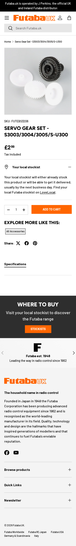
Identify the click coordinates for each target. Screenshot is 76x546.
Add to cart (52, 209)
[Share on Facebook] (26, 243)
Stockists (38, 329)
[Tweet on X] (18, 243)
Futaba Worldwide (14, 531)
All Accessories (15, 231)
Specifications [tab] (15, 264)
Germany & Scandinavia (17, 535)
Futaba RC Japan (37, 531)
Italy (36, 535)
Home (7, 41)
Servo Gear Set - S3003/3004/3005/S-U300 (38, 41)
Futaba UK (18, 525)
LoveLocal (47, 192)
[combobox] (38, 28)
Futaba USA (57, 531)
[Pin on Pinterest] (35, 243)
